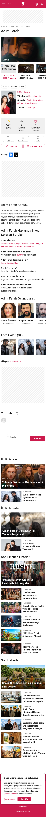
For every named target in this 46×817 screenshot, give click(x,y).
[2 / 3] (26, 347)
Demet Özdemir (8, 243)
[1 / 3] (8, 347)
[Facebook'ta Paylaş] (11, 155)
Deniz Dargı (32, 100)
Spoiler (13, 437)
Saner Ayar (31, 107)
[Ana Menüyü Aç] (3, 4)
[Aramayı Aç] (9, 4)
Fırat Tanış (34, 243)
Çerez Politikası (10, 794)
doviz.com (23, 806)
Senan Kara (29, 246)
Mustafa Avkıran (16, 246)
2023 (19, 92)
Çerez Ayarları (9, 799)
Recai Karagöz (34, 96)
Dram (5, 87)
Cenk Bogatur (31, 103)
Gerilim (14, 87)
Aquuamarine (15, 361)
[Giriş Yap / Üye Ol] (36, 4)
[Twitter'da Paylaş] (16, 155)
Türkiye (27, 92)
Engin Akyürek (22, 243)
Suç (22, 87)
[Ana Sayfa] (23, 4)
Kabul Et (24, 799)
